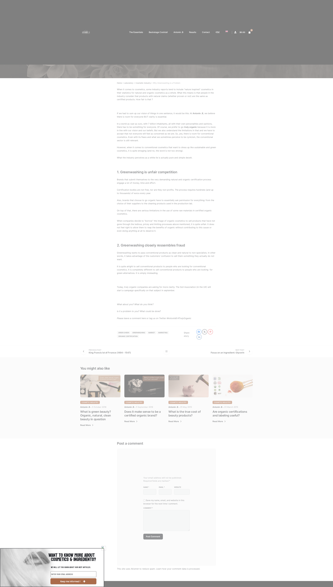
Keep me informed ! (70, 581)
